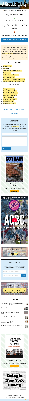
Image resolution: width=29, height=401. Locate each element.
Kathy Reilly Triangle (9, 103)
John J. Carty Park (8, 77)
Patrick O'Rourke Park (10, 91)
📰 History (11, 10)
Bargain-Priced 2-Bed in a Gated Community (10, 316)
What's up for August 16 (5, 307)
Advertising (14, 397)
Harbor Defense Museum (11, 75)
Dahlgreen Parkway (9, 89)
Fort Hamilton (7, 66)
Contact (18, 397)
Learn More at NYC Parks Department (14, 40)
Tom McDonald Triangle (10, 93)
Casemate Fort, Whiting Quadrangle (14, 79)
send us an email (7, 53)
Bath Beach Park (8, 101)
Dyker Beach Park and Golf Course (13, 81)
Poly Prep (6, 68)
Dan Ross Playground (10, 95)
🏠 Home (5, 10)
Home (6, 397)
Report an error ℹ (14, 113)
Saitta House (7, 73)
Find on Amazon (14, 191)
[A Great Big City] (14, 4)
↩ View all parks (8, 109)
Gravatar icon (15, 126)
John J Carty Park (8, 97)
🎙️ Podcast (18, 10)
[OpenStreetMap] (19, 20)
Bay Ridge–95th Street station (12, 71)
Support (22, 397)
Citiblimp (14, 254)
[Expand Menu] (24, 11)
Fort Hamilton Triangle (10, 99)
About (9, 397)
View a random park (19, 109)
